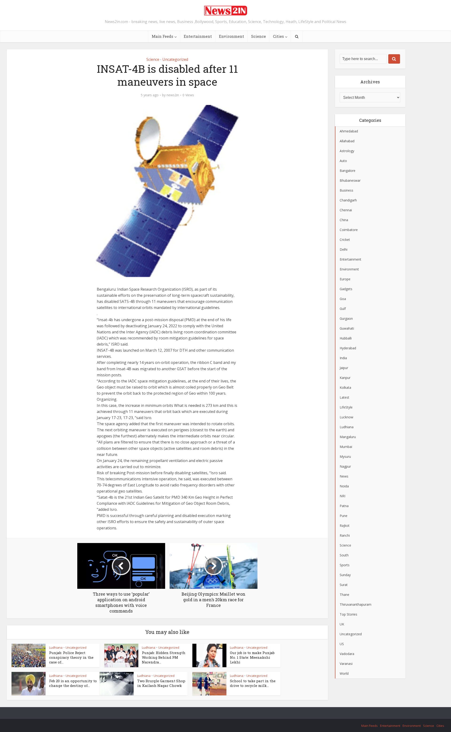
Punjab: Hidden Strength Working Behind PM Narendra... (163, 657)
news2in (173, 95)
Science (258, 36)
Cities (278, 36)
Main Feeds (162, 36)
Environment (231, 36)
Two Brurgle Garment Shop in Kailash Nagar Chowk (161, 683)
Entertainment (198, 36)
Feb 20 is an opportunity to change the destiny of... (73, 683)
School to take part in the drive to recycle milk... (253, 683)
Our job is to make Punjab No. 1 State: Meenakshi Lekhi (252, 657)
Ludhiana (55, 647)
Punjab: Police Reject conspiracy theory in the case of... (71, 657)
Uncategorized (175, 59)
